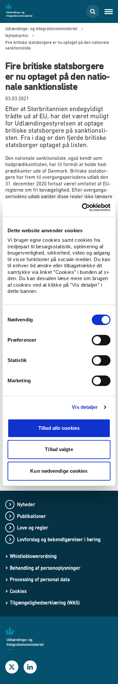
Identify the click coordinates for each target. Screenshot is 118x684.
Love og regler (32, 527)
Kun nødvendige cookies (59, 471)
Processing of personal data (40, 579)
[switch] (101, 340)
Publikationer (31, 516)
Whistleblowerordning (33, 556)
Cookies (18, 591)
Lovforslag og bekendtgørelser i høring (59, 539)
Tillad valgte (59, 449)
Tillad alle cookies (59, 428)
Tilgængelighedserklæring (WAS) (45, 602)
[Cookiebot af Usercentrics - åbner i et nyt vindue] (83, 207)
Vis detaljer (85, 407)
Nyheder (26, 504)
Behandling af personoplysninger (45, 568)
